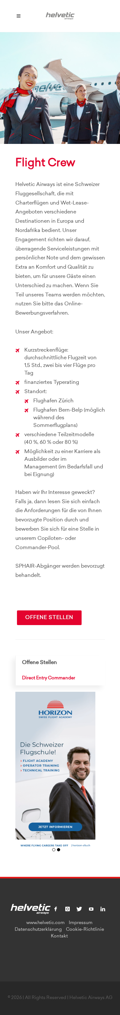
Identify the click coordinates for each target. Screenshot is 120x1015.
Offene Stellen (49, 617)
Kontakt (59, 936)
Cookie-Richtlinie (85, 930)
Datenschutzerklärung (38, 930)
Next (88, 775)
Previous (22, 775)
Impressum (80, 923)
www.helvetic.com (45, 923)
